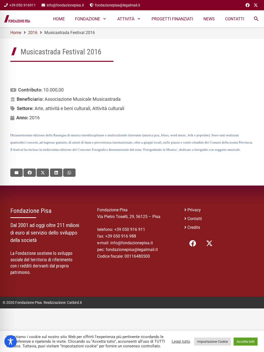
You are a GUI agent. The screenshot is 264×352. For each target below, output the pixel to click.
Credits (193, 227)
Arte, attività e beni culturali (62, 108)
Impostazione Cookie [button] (212, 341)
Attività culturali (108, 108)
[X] (256, 5)
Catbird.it (74, 302)
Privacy (194, 209)
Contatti (194, 218)
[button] (256, 19)
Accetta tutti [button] (245, 341)
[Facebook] (247, 5)
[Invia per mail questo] (16, 173)
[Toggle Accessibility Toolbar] (10, 341)
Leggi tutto (181, 341)
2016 (34, 117)
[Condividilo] (29, 173)
